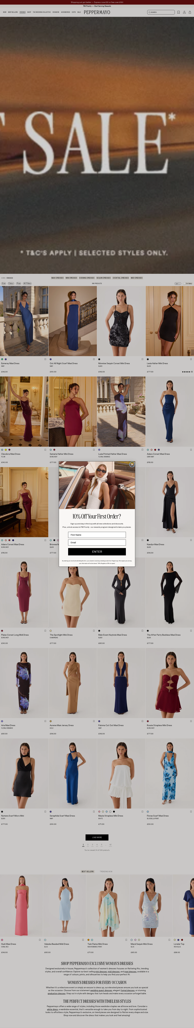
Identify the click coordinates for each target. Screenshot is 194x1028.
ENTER (97, 551)
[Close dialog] (132, 464)
